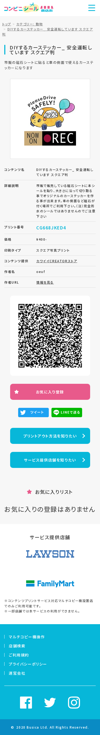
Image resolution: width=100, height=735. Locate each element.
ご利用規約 (19, 655)
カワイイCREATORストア (56, 261)
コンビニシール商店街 (28, 8)
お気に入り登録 (50, 391)
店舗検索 (17, 645)
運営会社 (17, 673)
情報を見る (45, 282)
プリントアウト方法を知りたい (50, 436)
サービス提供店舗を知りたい (50, 460)
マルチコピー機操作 (27, 636)
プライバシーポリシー (28, 664)
